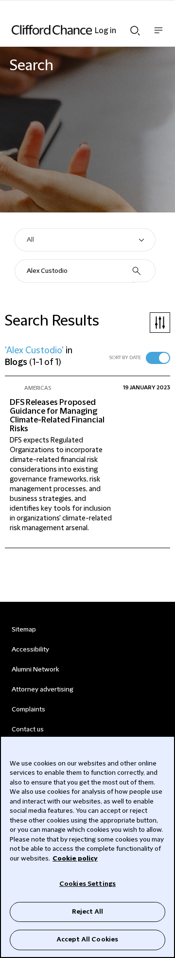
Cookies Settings (87, 884)
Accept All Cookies (87, 939)
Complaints (28, 709)
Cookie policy (75, 858)
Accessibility (30, 649)
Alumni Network (35, 669)
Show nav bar (158, 35)
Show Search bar (135, 28)
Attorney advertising (42, 689)
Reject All (87, 912)
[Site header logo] (73, 30)
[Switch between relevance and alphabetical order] (158, 358)
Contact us (28, 729)
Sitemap (24, 629)
